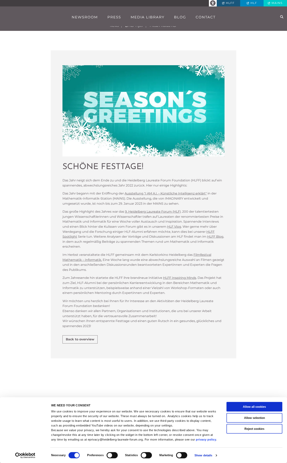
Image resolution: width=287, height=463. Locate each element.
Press (114, 17)
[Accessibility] (213, 3)
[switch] (112, 455)
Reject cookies (254, 428)
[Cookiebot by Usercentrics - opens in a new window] (25, 455)
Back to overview (80, 339)
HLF (253, 3)
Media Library (147, 17)
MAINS (276, 3)
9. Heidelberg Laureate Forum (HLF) (153, 211)
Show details (203, 455)
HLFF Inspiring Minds (179, 278)
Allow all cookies (254, 406)
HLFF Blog (215, 236)
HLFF (230, 3)
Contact (206, 17)
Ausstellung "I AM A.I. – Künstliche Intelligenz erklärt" (166, 193)
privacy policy (206, 439)
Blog (180, 17)
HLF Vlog (174, 226)
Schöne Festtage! (102, 167)
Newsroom (85, 17)
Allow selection (254, 417)
